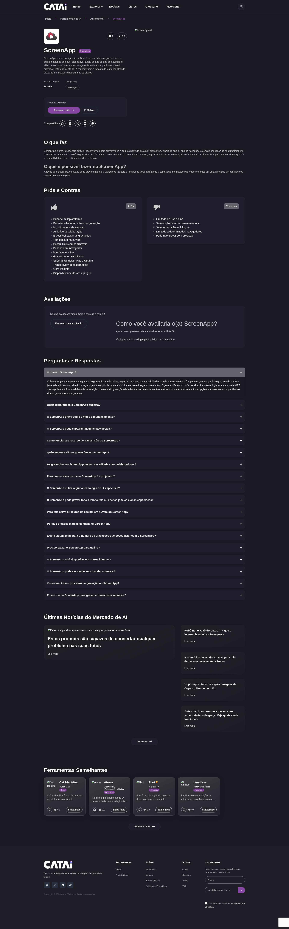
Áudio (207, 787)
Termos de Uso (153, 880)
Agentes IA (109, 787)
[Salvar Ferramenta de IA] (49, 809)
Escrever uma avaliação (68, 323)
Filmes (185, 869)
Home (77, 6)
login (141, 339)
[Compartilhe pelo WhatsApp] (62, 123)
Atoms (108, 782)
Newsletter (173, 6)
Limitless (200, 782)
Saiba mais (74, 809)
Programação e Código (114, 789)
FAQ (184, 886)
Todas (118, 869)
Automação (97, 18)
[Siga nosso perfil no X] (47, 885)
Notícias (114, 6)
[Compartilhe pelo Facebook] (70, 123)
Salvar (91, 110)
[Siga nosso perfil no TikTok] (70, 885)
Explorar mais (142, 826)
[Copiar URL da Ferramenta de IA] (93, 123)
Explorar (94, 6)
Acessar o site (62, 110)
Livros (133, 6)
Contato (149, 875)
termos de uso (230, 903)
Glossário (151, 6)
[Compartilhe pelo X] (78, 123)
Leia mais (53, 654)
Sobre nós (151, 869)
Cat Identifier (68, 782)
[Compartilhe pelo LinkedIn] (85, 123)
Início (48, 18)
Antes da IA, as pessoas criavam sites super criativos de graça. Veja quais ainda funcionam (211, 715)
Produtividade (122, 875)
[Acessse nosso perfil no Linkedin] (63, 885)
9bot (152, 782)
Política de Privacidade (157, 886)
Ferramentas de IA (70, 18)
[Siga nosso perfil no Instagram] (55, 885)
